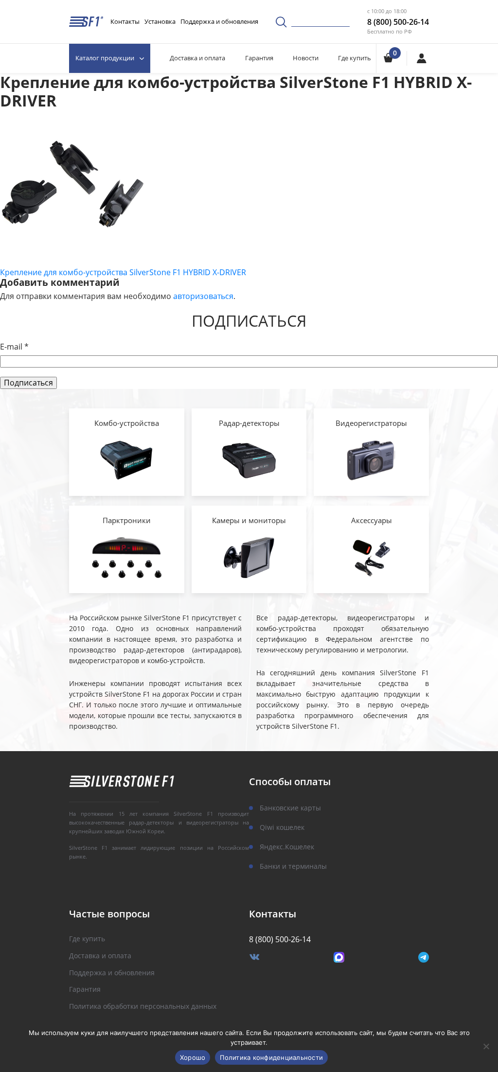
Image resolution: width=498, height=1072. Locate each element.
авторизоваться (203, 296)
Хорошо (193, 1057)
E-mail (14, 346)
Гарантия (259, 57)
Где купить (354, 57)
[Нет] (486, 1046)
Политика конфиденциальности (271, 1057)
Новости (306, 57)
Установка (160, 21)
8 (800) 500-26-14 (398, 22)
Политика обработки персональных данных (142, 1006)
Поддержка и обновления (219, 21)
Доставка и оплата (197, 57)
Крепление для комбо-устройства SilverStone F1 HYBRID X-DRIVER (123, 272)
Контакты (125, 21)
